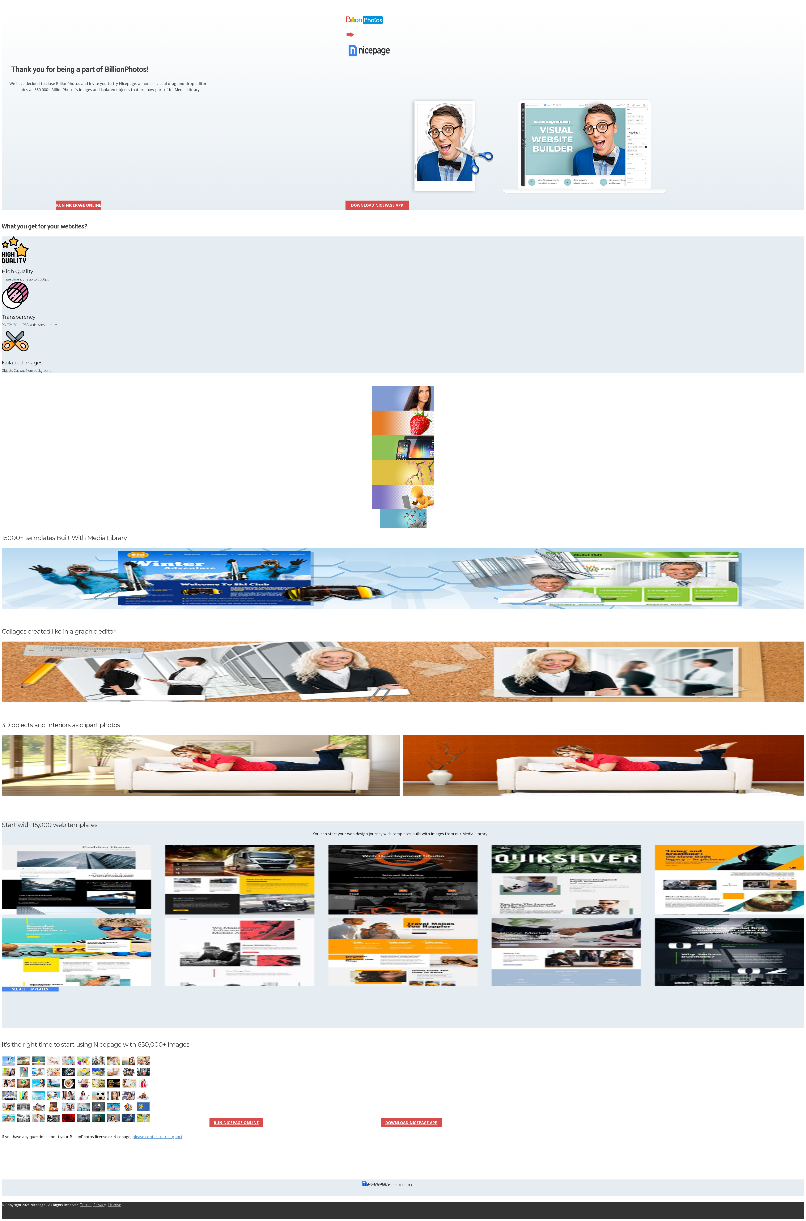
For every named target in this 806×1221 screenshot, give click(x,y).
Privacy (99, 1204)
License (114, 1204)
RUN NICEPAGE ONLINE (78, 205)
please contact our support (157, 1136)
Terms (86, 1204)
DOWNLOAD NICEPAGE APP (377, 205)
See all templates (30, 989)
